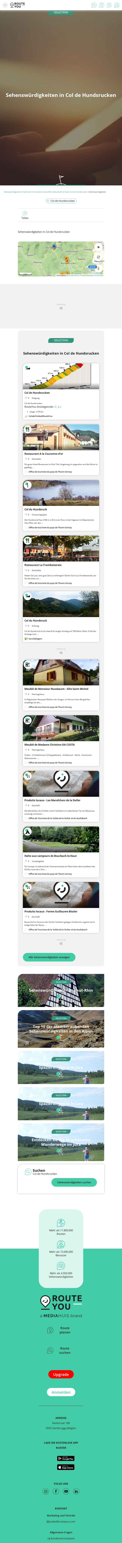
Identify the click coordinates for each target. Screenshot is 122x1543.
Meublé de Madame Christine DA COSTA (49, 744)
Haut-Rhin (48, 192)
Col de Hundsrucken (78, 192)
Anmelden (61, 1392)
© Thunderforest (73, 275)
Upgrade (61, 1374)
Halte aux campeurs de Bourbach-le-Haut (50, 856)
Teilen (25, 218)
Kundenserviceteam (62, 1538)
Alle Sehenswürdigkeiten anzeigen (49, 957)
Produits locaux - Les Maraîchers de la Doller (52, 800)
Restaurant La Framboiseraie (42, 565)
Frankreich (26, 192)
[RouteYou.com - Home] (17, 5)
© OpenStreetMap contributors (91, 275)
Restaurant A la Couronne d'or (43, 453)
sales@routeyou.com (62, 1521)
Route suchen (65, 1350)
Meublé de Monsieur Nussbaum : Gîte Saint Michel (56, 689)
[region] (61, 258)
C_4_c (58, 406)
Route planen (65, 1330)
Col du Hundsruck (35, 509)
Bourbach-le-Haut (61, 192)
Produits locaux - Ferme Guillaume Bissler (50, 911)
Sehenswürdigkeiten (12, 192)
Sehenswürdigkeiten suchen (74, 1182)
